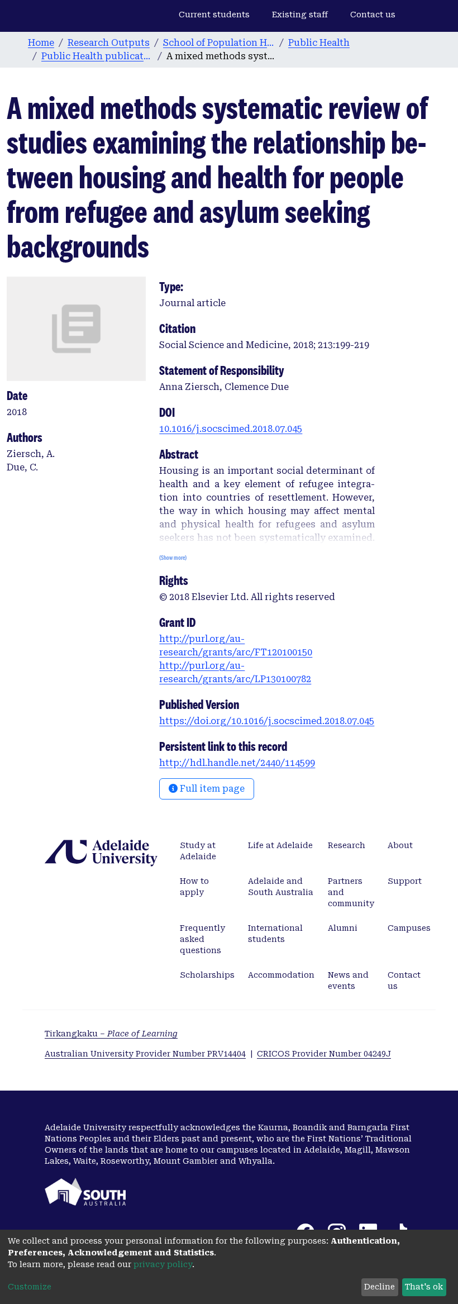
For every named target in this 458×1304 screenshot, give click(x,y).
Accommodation (281, 974)
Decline (379, 1286)
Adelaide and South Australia (280, 887)
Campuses (409, 928)
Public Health (319, 42)
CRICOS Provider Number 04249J (324, 1053)
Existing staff (300, 14)
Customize (29, 1286)
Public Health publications (97, 56)
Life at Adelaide (280, 845)
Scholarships (207, 974)
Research (346, 845)
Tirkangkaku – (111, 1033)
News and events (348, 980)
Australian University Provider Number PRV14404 (145, 1053)
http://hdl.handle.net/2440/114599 (237, 763)
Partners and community (351, 892)
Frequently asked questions (202, 939)
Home (41, 42)
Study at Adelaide (198, 851)
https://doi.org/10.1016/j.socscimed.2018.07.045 (266, 721)
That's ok (424, 1286)
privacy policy (162, 1264)
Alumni (342, 928)
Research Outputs (109, 42)
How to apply (194, 887)
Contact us (372, 14)
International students (275, 934)
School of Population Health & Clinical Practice (219, 42)
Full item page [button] (211, 788)
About (400, 845)
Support (405, 881)
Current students (214, 14)
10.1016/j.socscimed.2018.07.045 (230, 428)
